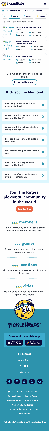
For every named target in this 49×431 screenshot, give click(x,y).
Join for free (24, 209)
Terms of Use (31, 391)
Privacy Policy (14, 396)
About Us (24, 372)
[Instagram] (17, 381)
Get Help (24, 366)
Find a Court (24, 354)
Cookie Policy (31, 396)
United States (15, 11)
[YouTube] (40, 381)
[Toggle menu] (44, 3)
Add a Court (24, 360)
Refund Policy (31, 400)
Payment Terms (14, 400)
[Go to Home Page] (13, 3)
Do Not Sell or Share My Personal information (25, 411)
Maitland (39, 11)
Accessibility (16, 391)
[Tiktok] (24, 381)
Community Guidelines (22, 405)
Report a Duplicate (24, 82)
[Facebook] (9, 381)
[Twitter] (32, 381)
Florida (27, 11)
